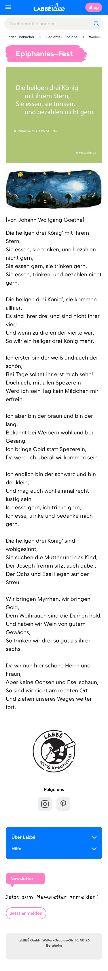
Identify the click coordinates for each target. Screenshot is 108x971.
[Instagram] (45, 804)
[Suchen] (96, 24)
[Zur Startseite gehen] (49, 7)
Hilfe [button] (16, 848)
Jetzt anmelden (26, 913)
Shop (93, 7)
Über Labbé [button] (23, 837)
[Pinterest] (63, 804)
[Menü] (8, 7)
